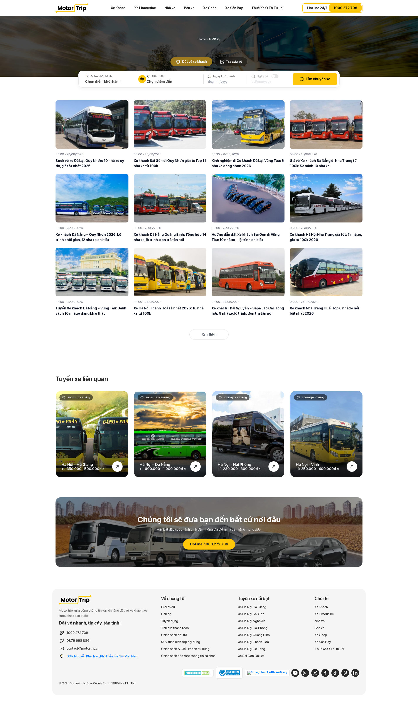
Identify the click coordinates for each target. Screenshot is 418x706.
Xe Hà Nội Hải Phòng (253, 628)
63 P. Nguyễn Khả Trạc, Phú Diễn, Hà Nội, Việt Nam (102, 656)
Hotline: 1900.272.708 (209, 544)
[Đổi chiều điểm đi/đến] (142, 79)
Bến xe (189, 8)
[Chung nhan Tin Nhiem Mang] (267, 672)
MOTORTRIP (72, 8)
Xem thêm (209, 334)
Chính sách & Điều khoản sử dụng (185, 649)
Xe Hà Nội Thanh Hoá (253, 642)
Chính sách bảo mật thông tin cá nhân (188, 656)
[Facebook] (325, 673)
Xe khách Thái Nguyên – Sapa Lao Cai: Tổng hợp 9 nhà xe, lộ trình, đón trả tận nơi (248, 311)
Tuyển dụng (169, 621)
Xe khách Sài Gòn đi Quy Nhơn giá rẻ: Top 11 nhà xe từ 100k (170, 163)
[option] (92, 434)
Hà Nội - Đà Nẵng (155, 464)
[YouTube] (295, 673)
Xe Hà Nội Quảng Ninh (254, 635)
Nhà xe (170, 8)
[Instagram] (305, 673)
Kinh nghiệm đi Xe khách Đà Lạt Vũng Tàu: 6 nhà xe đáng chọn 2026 (248, 163)
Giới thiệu (168, 607)
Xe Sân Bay (234, 8)
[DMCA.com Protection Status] (197, 672)
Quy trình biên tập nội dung (180, 642)
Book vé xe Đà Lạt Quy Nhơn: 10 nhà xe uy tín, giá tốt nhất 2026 (90, 163)
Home (202, 39)
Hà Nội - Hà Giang (77, 464)
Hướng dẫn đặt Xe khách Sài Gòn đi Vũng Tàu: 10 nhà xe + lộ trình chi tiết (246, 237)
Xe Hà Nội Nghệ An (251, 621)
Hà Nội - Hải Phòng (234, 464)
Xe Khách (118, 8)
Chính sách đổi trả (174, 635)
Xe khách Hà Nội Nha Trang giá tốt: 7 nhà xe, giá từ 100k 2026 (326, 237)
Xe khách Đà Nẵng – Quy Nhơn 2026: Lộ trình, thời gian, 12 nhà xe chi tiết (88, 237)
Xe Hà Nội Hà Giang (252, 607)
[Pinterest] (345, 673)
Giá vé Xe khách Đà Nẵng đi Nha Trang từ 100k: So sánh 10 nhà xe (323, 163)
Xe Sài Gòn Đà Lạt (251, 656)
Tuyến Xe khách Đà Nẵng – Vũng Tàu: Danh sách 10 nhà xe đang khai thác (91, 311)
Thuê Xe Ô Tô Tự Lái (267, 8)
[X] (315, 673)
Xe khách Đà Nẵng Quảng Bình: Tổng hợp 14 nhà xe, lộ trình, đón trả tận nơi (170, 237)
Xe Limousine (145, 8)
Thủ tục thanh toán (175, 628)
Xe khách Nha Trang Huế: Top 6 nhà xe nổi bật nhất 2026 (324, 311)
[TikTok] (335, 673)
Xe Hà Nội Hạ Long (251, 649)
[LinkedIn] (355, 673)
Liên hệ (166, 614)
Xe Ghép (209, 8)
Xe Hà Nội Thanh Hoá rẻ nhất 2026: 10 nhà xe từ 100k (169, 311)
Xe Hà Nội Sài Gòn (251, 614)
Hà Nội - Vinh (307, 464)
